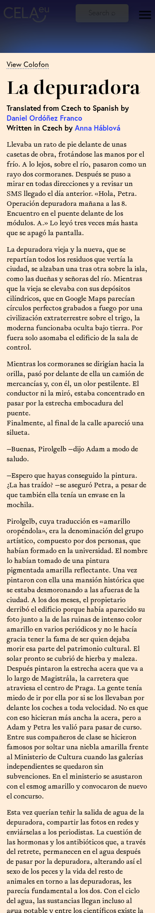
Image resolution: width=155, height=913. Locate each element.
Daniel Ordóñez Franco (44, 118)
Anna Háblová (97, 128)
